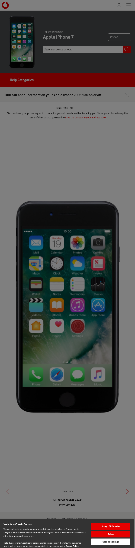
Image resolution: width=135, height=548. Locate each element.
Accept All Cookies (111, 526)
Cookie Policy (72, 546)
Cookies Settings (110, 541)
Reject (111, 534)
